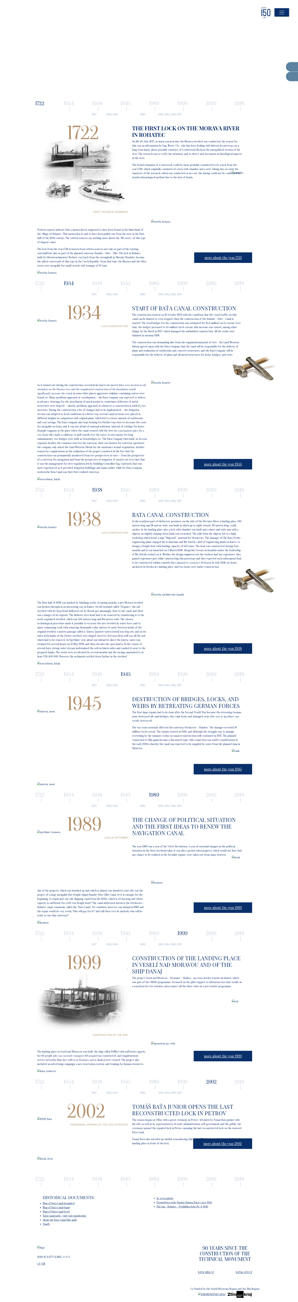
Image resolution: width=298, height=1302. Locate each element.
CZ (38, 1263)
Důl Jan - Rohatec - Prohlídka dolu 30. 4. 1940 (182, 1206)
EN (43, 1263)
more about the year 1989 (223, 907)
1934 (69, 103)
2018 (239, 103)
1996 (173, 114)
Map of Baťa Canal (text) (56, 1211)
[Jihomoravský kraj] (212, 1294)
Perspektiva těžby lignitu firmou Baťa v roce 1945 (184, 1202)
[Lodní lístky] (292, 67)
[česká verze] (278, 21)
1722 (39, 283)
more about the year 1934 (223, 464)
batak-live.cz (244, 1272)
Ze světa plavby (165, 1198)
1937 (94, 114)
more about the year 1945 (223, 769)
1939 (108, 114)
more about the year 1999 (223, 1056)
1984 (142, 114)
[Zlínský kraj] (240, 1294)
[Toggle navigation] (281, 12)
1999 (182, 103)
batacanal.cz (206, 1272)
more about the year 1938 (223, 648)
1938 (97, 103)
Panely (46, 1224)
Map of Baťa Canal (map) (56, 1207)
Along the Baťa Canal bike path (60, 1219)
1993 (160, 114)
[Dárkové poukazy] (292, 76)
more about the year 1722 (223, 258)
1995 (167, 114)
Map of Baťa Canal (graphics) (59, 1203)
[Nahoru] (287, 1291)
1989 (154, 103)
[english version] (286, 21)
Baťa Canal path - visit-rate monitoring (64, 1215)
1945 (126, 103)
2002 (211, 103)
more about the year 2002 (222, 1143)
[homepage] (251, 12)
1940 (115, 114)
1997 (179, 114)
